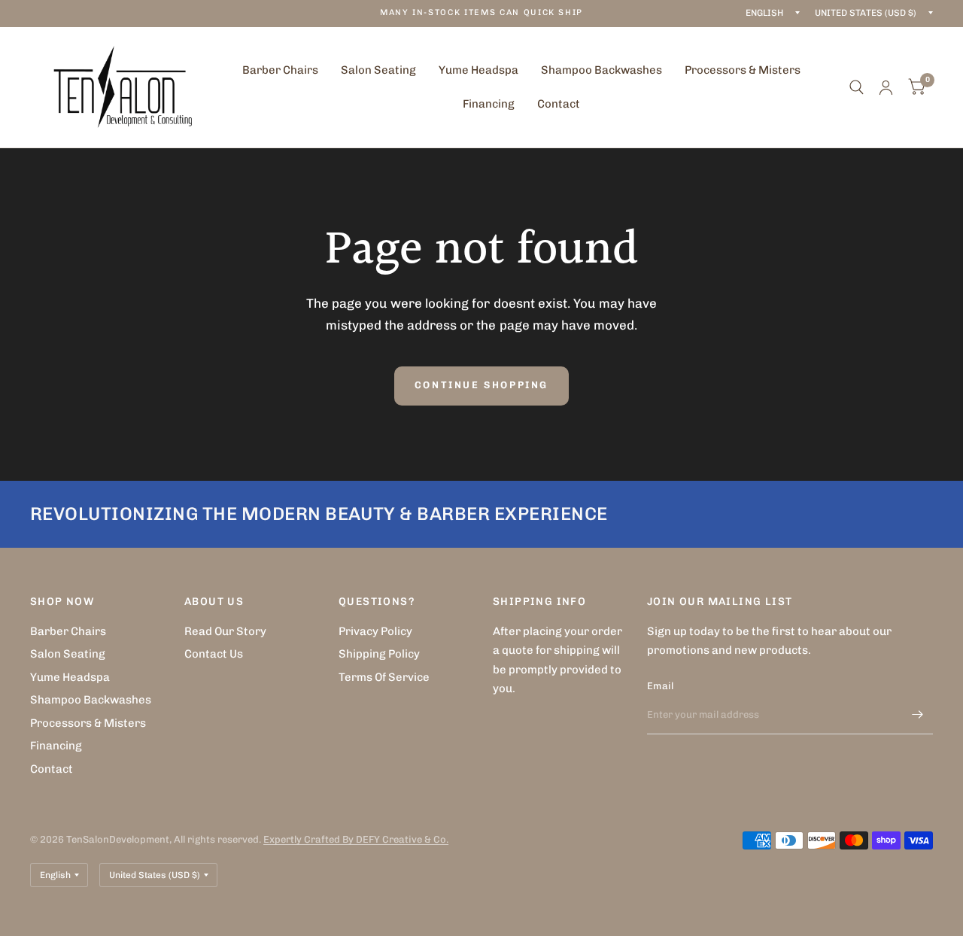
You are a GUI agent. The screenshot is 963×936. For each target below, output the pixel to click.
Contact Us (213, 654)
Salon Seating (378, 70)
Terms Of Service (384, 677)
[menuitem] (280, 70)
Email (660, 685)
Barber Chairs (280, 70)
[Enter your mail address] (918, 714)
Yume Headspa (478, 70)
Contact (558, 104)
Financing (489, 104)
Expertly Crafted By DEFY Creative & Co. (355, 839)
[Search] (856, 87)
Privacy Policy (375, 631)
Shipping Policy (379, 654)
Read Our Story (225, 631)
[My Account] (886, 87)
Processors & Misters (742, 70)
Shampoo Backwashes (601, 70)
